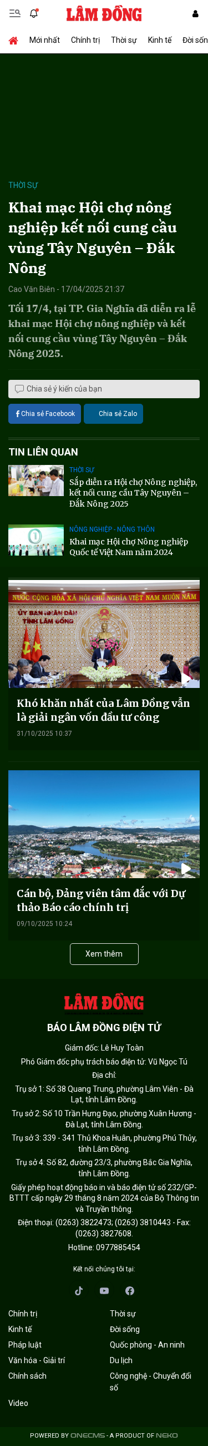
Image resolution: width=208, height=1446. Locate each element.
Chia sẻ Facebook (48, 414)
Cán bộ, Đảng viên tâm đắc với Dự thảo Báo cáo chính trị (101, 900)
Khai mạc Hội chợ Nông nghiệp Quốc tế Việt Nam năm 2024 (128, 547)
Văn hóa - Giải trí (36, 1360)
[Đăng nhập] (195, 14)
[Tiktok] (79, 1290)
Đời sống (125, 1329)
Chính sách (27, 1375)
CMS (87, 1435)
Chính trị (85, 40)
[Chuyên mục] (15, 13)
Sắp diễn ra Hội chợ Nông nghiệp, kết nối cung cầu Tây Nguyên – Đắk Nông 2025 (133, 493)
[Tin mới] (33, 13)
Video (18, 1403)
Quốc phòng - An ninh (147, 1344)
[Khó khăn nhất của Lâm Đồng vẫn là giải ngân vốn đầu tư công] (104, 634)
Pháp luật (25, 1344)
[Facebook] (130, 1290)
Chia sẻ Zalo (118, 414)
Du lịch (121, 1360)
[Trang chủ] (16, 40)
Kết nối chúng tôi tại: (104, 1269)
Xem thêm (104, 953)
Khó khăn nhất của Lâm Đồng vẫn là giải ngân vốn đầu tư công (103, 710)
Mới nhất (44, 40)
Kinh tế (159, 40)
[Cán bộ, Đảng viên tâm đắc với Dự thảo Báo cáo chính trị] (104, 824)
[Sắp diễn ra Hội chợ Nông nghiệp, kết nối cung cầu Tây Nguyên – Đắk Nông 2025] (36, 480)
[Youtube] (104, 1290)
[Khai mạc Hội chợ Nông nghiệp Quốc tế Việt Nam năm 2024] (36, 540)
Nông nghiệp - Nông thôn (112, 529)
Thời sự (124, 40)
